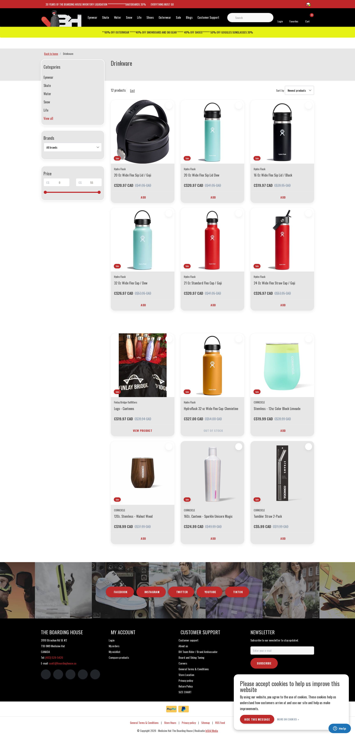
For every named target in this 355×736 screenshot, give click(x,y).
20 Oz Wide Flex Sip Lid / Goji (132, 175)
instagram (151, 592)
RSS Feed (220, 723)
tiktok (238, 592)
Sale (178, 17)
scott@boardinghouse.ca (62, 663)
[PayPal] (171, 709)
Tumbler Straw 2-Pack (268, 516)
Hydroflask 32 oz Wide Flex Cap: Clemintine (211, 408)
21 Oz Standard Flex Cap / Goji (203, 283)
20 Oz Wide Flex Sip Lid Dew (201, 175)
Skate (105, 17)
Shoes (150, 17)
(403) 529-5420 (54, 657)
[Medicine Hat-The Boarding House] (61, 20)
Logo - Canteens (124, 408)
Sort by (280, 90)
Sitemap (205, 723)
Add (143, 197)
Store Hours (170, 723)
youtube (210, 592)
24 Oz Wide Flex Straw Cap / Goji (274, 283)
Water (117, 17)
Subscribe (264, 663)
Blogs (189, 17)
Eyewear (92, 17)
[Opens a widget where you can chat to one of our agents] (339, 729)
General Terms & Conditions (144, 723)
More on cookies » (288, 719)
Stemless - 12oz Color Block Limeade (277, 408)
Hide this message (257, 719)
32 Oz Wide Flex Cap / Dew (130, 283)
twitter (182, 592)
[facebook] (46, 674)
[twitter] (70, 674)
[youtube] (83, 674)
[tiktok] (95, 674)
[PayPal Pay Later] (183, 709)
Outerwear (165, 17)
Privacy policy (189, 723)
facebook (121, 592)
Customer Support (208, 17)
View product (142, 430)
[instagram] (58, 674)
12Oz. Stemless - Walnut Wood (133, 516)
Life (139, 17)
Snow (129, 17)
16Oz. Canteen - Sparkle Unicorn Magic (208, 516)
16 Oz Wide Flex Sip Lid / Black (273, 175)
